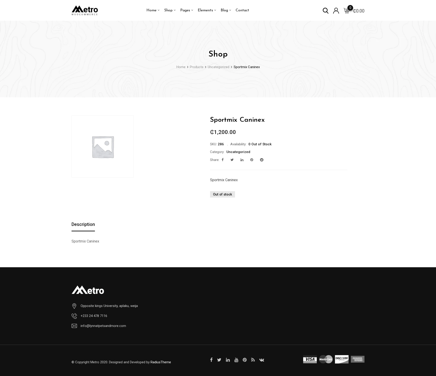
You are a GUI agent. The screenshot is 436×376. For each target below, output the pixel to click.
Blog (224, 10)
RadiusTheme (161, 362)
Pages (185, 10)
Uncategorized (238, 152)
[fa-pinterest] (251, 160)
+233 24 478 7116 (94, 316)
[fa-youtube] (236, 360)
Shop (168, 10)
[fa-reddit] (261, 160)
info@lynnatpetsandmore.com (103, 326)
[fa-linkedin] (241, 160)
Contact (242, 10)
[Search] (326, 10)
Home (151, 10)
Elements (205, 10)
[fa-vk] (261, 360)
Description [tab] (83, 224)
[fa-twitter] (232, 160)
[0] (346, 10)
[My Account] (336, 10)
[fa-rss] (253, 360)
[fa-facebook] (223, 160)
